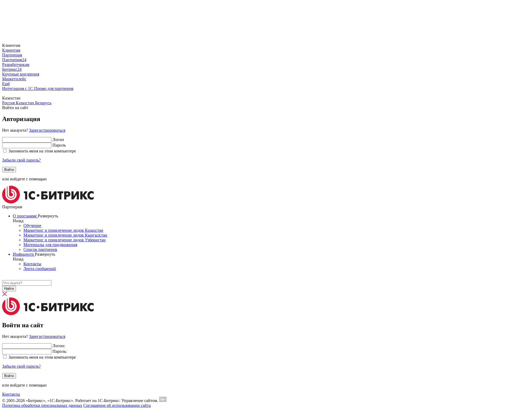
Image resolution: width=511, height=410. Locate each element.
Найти (9, 289)
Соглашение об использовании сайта (117, 405)
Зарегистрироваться (47, 130)
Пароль (59, 145)
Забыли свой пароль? (21, 160)
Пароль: (59, 351)
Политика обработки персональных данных (42, 405)
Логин (58, 139)
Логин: (58, 345)
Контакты (11, 394)
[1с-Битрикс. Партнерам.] (48, 202)
